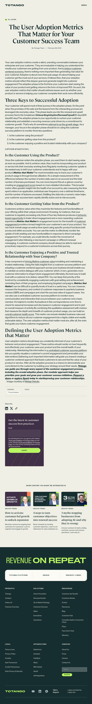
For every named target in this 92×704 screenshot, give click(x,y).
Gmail (35, 671)
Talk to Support (56, 691)
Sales (35, 611)
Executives (37, 615)
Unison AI (8, 602)
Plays (64, 626)
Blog (63, 611)
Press (64, 654)
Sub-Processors (11, 662)
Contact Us (66, 662)
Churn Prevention (39, 594)
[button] (84, 5)
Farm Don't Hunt (68, 631)
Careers (65, 658)
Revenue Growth (39, 598)
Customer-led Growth (70, 594)
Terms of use (10, 649)
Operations (37, 620)
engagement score (25, 185)
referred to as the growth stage (63, 124)
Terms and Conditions (15, 440)
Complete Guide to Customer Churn (72, 621)
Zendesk (36, 654)
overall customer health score (19, 314)
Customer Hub (67, 615)
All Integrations (39, 676)
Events (64, 602)
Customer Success (40, 607)
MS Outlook (37, 667)
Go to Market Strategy (41, 602)
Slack (35, 662)
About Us (65, 649)
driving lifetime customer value (40, 262)
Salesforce (37, 649)
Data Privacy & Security (14, 671)
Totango (8, 594)
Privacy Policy (30, 440)
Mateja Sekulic (32, 382)
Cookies (8, 658)
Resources (66, 607)
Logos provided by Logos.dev (75, 691)
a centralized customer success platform (66, 350)
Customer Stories (68, 598)
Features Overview (12, 607)
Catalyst (8, 598)
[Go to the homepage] (14, 5)
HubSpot (36, 658)
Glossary (65, 635)
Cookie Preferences (12, 667)
